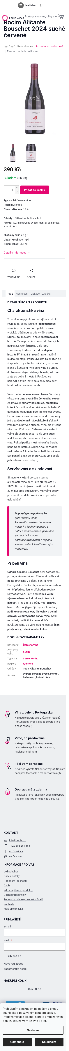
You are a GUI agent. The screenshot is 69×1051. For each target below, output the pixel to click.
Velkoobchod (11, 871)
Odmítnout (17, 1042)
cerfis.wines (16, 851)
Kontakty (9, 904)
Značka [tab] (46, 293)
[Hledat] (41, 5)
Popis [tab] (10, 293)
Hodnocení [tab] (22, 293)
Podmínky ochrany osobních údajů (23, 899)
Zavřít (10, 267)
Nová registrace (13, 963)
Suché (26, 651)
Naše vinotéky (12, 876)
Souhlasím (49, 1042)
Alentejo (28, 663)
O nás (7, 885)
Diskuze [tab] (35, 293)
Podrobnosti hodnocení (49, 46)
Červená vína (30, 644)
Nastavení (33, 1030)
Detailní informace (15, 252)
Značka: (22, 51)
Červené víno (30, 658)
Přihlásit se (14, 956)
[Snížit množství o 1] (17, 192)
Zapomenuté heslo (15, 969)
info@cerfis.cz (17, 840)
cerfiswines (15, 856)
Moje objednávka (13, 908)
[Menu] (20, 5)
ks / (34, 989)
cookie (51, 1013)
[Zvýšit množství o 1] (17, 188)
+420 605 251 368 (19, 845)
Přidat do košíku (34, 189)
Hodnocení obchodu (15, 880)
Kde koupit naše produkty (18, 890)
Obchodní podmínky (15, 894)
